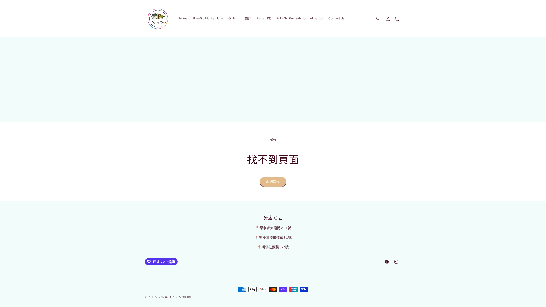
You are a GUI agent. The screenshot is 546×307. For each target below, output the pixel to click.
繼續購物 (273, 182)
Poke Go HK (162, 297)
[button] (234, 18)
